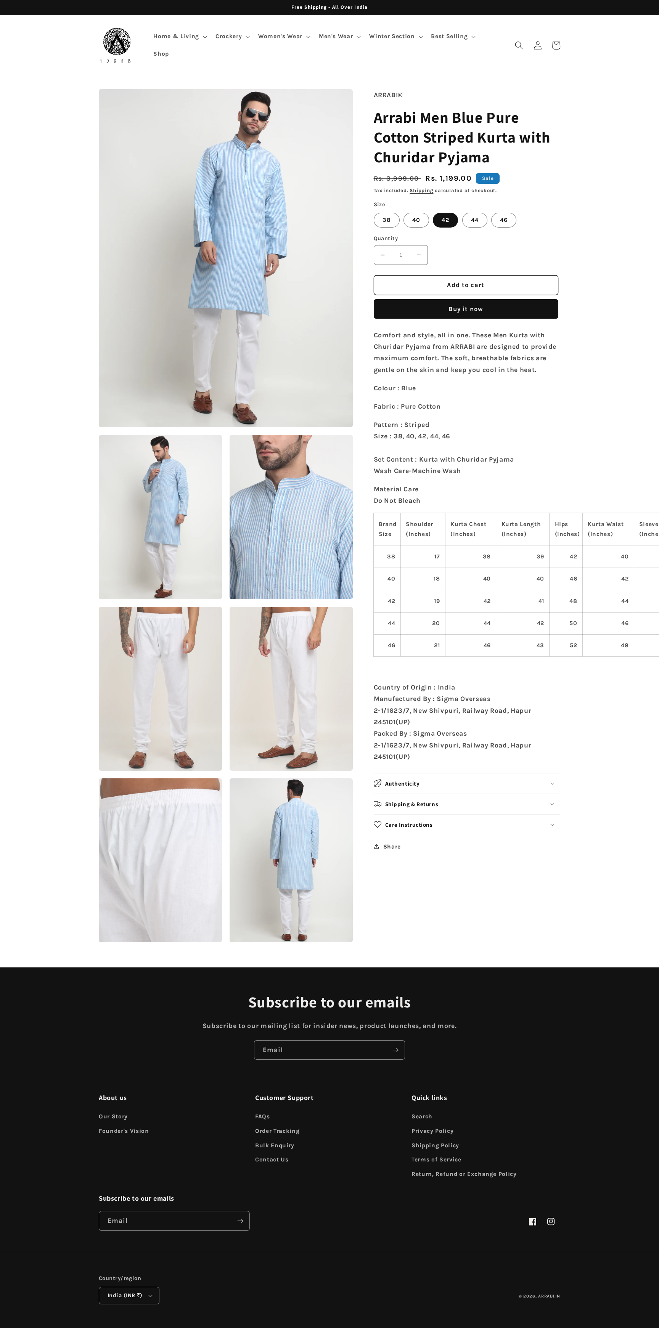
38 (387, 219)
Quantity (386, 238)
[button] (179, 36)
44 (475, 219)
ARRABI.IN (549, 1296)
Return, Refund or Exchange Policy (464, 1174)
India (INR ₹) (125, 1295)
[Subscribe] (395, 1050)
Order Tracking (277, 1131)
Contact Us (272, 1159)
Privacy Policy (432, 1131)
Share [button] (392, 846)
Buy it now (466, 309)
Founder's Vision (124, 1131)
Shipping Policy (435, 1145)
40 (416, 219)
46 (504, 219)
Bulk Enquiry (274, 1145)
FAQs (262, 1116)
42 (445, 219)
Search (421, 1116)
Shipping (421, 190)
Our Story (113, 1116)
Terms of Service (436, 1159)
